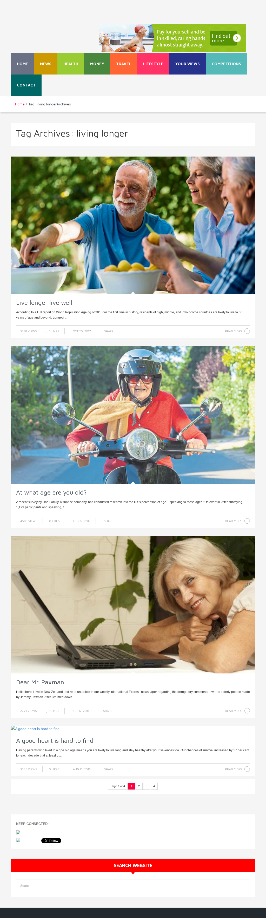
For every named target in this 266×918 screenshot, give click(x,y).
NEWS (45, 64)
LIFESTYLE (153, 64)
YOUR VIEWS (187, 64)
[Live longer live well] (133, 225)
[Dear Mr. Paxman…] (133, 604)
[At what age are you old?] (133, 415)
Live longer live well (44, 302)
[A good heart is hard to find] (133, 729)
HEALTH (70, 64)
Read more (234, 331)
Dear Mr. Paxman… (42, 682)
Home (22, 64)
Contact (26, 85)
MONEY (97, 64)
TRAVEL (123, 64)
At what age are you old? (51, 492)
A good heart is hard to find (55, 740)
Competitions (226, 64)
